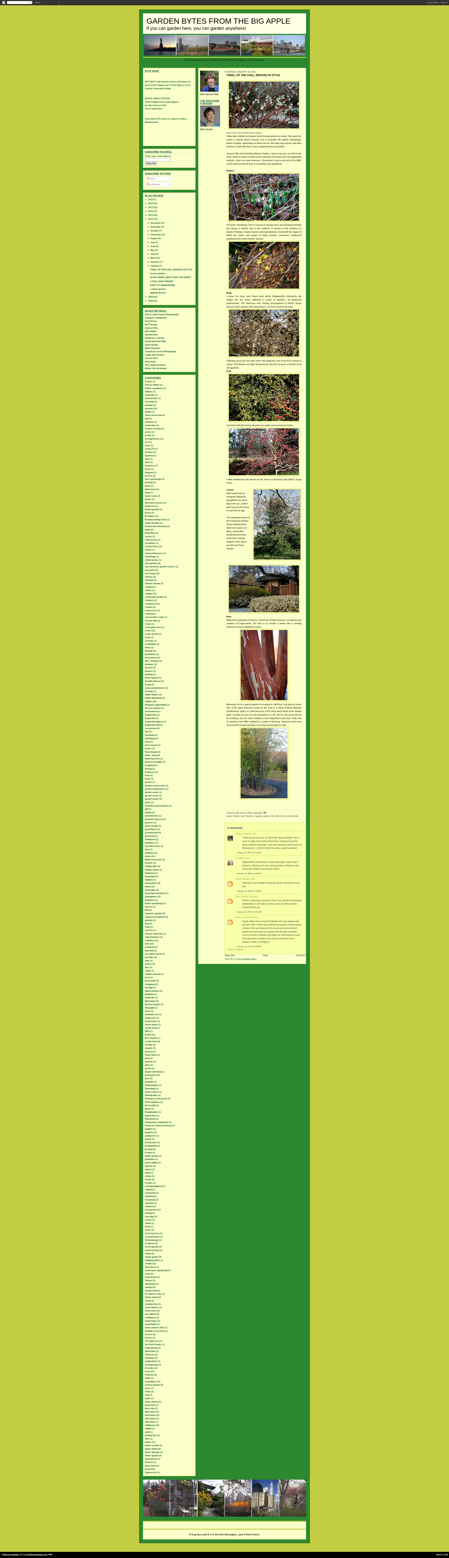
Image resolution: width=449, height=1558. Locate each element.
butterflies (150, 533)
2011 (150, 215)
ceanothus (150, 543)
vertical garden (152, 1385)
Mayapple (150, 1008)
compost (149, 600)
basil (147, 462)
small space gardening (156, 1270)
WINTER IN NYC (158, 293)
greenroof (150, 836)
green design (151, 826)
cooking (149, 614)
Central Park (151, 546)
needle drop (151, 1028)
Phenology (150, 1088)
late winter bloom (153, 954)
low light (149, 987)
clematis (149, 580)
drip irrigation (151, 678)
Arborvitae (150, 425)
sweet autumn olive (154, 1327)
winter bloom (280, 816)
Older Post (300, 955)
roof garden (150, 1210)
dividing (149, 674)
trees (147, 1371)
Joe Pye (149, 930)
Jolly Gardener (152, 937)
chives (148, 550)
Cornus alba (151, 620)
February (155, 262)
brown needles (152, 523)
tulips (147, 1378)
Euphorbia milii (152, 725)
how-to (148, 886)
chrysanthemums (154, 553)
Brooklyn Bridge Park (155, 519)
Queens (149, 1166)
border (148, 499)
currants (149, 641)
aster (147, 445)
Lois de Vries (151, 358)
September (156, 234)
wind (147, 1432)
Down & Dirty (151, 328)
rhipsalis (149, 1203)
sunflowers (150, 1317)
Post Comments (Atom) (246, 959)
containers (150, 604)
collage (148, 593)
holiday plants (152, 870)
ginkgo (148, 812)
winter (148, 1442)
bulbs (147, 529)
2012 (150, 211)
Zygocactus (151, 1472)
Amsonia (149, 401)
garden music (152, 792)
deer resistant (152, 661)
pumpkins (150, 1159)
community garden (154, 597)
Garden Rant (151, 334)
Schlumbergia (152, 1240)
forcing (148, 769)
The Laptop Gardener (155, 365)
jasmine (149, 920)
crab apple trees (153, 627)
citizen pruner (152, 560)
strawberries (151, 1304)
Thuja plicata (151, 1348)
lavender (149, 957)
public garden (151, 1156)
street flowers (152, 1307)
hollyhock (150, 873)
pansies (149, 1051)
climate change (152, 583)
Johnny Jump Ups (154, 934)
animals (149, 405)
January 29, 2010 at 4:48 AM (249, 873)
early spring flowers (155, 688)
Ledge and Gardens (154, 355)
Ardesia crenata (153, 428)
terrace (148, 1334)
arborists (149, 422)
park (147, 1058)
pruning (148, 1149)
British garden (152, 509)
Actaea (148, 381)
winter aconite (152, 1445)
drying (148, 684)
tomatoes (149, 1358)
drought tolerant (153, 681)
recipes (148, 1183)
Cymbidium (150, 644)
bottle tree (150, 506)
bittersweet (150, 489)
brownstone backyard (156, 526)
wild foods (150, 1415)
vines (147, 1388)
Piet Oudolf (150, 1105)
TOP (446, 1554)
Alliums (148, 391)
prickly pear (151, 1142)
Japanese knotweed (155, 917)
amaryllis (149, 395)
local (147, 977)
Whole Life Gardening (155, 368)
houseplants (151, 883)
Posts (152, 178)
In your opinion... (158, 273)
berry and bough (153, 479)
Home (265, 955)
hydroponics (151, 896)
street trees (151, 1311)
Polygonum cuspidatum (156, 1122)
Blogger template (11, 1554)
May (152, 250)
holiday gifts (151, 866)
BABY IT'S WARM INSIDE (162, 285)
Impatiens (150, 900)
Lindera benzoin (153, 974)
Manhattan (150, 1001)
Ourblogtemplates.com (37, 1554)
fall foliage (150, 738)
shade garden (152, 1257)
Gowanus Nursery (154, 819)
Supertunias (151, 1321)
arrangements (152, 439)
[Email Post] (264, 813)
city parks (150, 570)
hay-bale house (152, 846)
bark (243, 816)
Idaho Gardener (152, 348)
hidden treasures (153, 859)
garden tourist (152, 799)
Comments (154, 184)
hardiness (150, 843)
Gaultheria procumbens (156, 806)
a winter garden (158, 289)
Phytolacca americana (156, 1098)
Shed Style (150, 361)
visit (147, 1395)
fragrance (150, 772)
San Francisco (152, 1233)
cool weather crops (154, 617)
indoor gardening (153, 903)
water (147, 1398)
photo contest (152, 1092)
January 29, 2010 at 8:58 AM (249, 946)
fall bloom (150, 735)
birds (147, 486)
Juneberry (150, 940)
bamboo (236, 816)
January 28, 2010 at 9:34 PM (249, 853)
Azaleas (149, 452)
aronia (148, 435)
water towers (151, 1402)
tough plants (151, 1361)
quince (148, 1169)
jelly (147, 923)
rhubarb (149, 1206)
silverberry (150, 1267)
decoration (150, 657)
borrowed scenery (154, 503)
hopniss (149, 880)
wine (147, 1439)
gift (146, 809)
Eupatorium (150, 715)
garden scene (152, 795)
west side (149, 1408)
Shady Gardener (243, 834)
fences (148, 748)
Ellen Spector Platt (244, 896)
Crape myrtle (151, 634)
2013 (150, 207)
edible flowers (152, 694)
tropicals (149, 1375)
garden (148, 782)
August (154, 238)
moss (147, 1011)
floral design (151, 752)
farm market (151, 745)
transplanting (151, 1365)
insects (148, 907)
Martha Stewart (152, 1004)
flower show (151, 755)
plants (148, 1109)
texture (148, 1338)
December (156, 223)
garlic (147, 802)
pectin (148, 1068)
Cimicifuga (150, 556)
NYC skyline (151, 1038)
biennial (149, 482)
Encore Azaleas (153, 708)
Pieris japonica (152, 1102)
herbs (148, 856)
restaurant (150, 1200)
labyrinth (149, 950)
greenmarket (151, 832)
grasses (149, 822)
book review (151, 496)
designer (149, 664)
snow (147, 1274)
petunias (149, 1082)
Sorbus (148, 1280)
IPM (147, 910)
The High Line (151, 1341)
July (152, 242)
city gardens (151, 563)
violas (148, 1391)
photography (151, 1095)
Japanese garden (261, 816)
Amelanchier (151, 398)
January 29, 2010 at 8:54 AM (249, 912)
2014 (150, 203)
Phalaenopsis (151, 1085)
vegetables (150, 1381)
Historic (149, 863)
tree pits (149, 1368)
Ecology (149, 691)
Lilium (148, 971)
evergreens (150, 728)
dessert (149, 667)
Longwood (150, 984)
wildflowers (150, 1425)
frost (147, 775)
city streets (150, 573)
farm (147, 742)
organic (148, 1048)
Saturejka (239, 858)
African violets (152, 385)
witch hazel (150, 1466)
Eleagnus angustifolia (155, 705)
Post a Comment (235, 949)
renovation (150, 1193)
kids (272, 816)
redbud (148, 1189)
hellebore (149, 853)
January (154, 266)
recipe (148, 1179)
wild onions (150, 1418)
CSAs (148, 637)
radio (147, 1173)
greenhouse (151, 829)
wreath (148, 1469)
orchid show (151, 1041)
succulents (150, 1314)
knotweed (150, 947)
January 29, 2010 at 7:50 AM (249, 891)
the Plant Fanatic (153, 1344)
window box (150, 1435)
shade (148, 1253)
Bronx (148, 513)
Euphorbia (150, 718)
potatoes (149, 1132)
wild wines (150, 1422)
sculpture (149, 1243)
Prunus (148, 1152)
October (154, 231)
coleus (148, 590)
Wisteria (149, 1462)
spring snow (151, 1290)
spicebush (150, 1284)
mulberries (150, 1018)
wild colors (150, 1412)
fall (146, 731)
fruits (147, 779)
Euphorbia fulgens (154, 721)
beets (147, 469)
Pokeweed (150, 1119)
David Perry (151, 321)
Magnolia (149, 994)
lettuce (148, 964)
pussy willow (151, 1162)
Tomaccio (150, 1354)
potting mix (150, 1136)
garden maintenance (155, 789)
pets (147, 1078)
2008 (150, 301)
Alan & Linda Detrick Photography (162, 314)
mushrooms (151, 1021)
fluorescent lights (153, 762)
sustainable (150, 1324)
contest (148, 607)
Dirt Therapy (151, 324)
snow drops (150, 1277)
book (147, 492)
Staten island (151, 1297)
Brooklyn (249, 816)
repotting (149, 1196)
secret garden (152, 1247)
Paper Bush (151, 1055)
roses (148, 1220)
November (156, 227)
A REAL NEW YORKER (161, 281)
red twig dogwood (153, 1186)
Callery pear (151, 540)
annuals (149, 408)
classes (149, 577)
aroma (148, 432)
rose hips (149, 1216)
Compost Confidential (155, 318)
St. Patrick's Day (153, 1294)
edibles (148, 701)
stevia (148, 1301)
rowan (148, 1223)
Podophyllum (151, 1112)
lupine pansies (152, 991)
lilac (147, 967)
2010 (150, 219)
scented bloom (152, 1237)
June (153, 246)
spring (148, 1287)
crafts (148, 630)
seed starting (151, 1250)
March (153, 258)
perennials (150, 1075)
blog (168, 88)
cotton (148, 624)
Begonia (149, 472)
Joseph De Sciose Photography (160, 351)
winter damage (152, 1452)
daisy (147, 647)
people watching (153, 1072)
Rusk (147, 1226)
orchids (148, 1045)
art (146, 442)
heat (147, 849)
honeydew (150, 876)
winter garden (292, 816)
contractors (151, 610)
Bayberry (149, 465)
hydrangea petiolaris (155, 893)
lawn (147, 960)
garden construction (155, 785)
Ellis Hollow (150, 331)
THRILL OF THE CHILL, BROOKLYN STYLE (171, 269)
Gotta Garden (151, 345)
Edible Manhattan (153, 698)
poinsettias (150, 1115)
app (147, 418)
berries (148, 476)
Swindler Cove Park (155, 1331)
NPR (147, 1031)
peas (147, 1065)
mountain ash (151, 1014)
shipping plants (152, 1260)
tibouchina (150, 1351)
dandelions (150, 654)
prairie (148, 1139)
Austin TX (150, 449)
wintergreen (151, 1459)
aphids (148, 412)
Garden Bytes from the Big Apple (218, 21)
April (153, 254)
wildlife (148, 1428)
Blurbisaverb (151, 122)
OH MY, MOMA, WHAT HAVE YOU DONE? (170, 277)
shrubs (148, 1263)
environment (151, 711)
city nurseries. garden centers (160, 566)
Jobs (147, 927)
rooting (148, 1213)
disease (149, 671)
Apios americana (153, 415)
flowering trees (152, 758)
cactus (148, 536)
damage (149, 651)
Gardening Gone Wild (155, 341)
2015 (150, 199)
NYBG (148, 1035)
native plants (151, 1024)
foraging (149, 765)
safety (148, 1230)
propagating (151, 1146)
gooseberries (151, 816)
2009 (150, 297)
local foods (150, 981)
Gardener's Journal (154, 338)
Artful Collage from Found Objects (162, 102)
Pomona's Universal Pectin (158, 1125)
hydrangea (150, 890)
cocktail (149, 587)
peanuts (149, 1061)
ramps (148, 1176)
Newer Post (230, 955)
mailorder (150, 997)
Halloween (150, 839)
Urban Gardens (242, 879)
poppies (149, 1129)
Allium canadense (154, 388)
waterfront (150, 1405)
